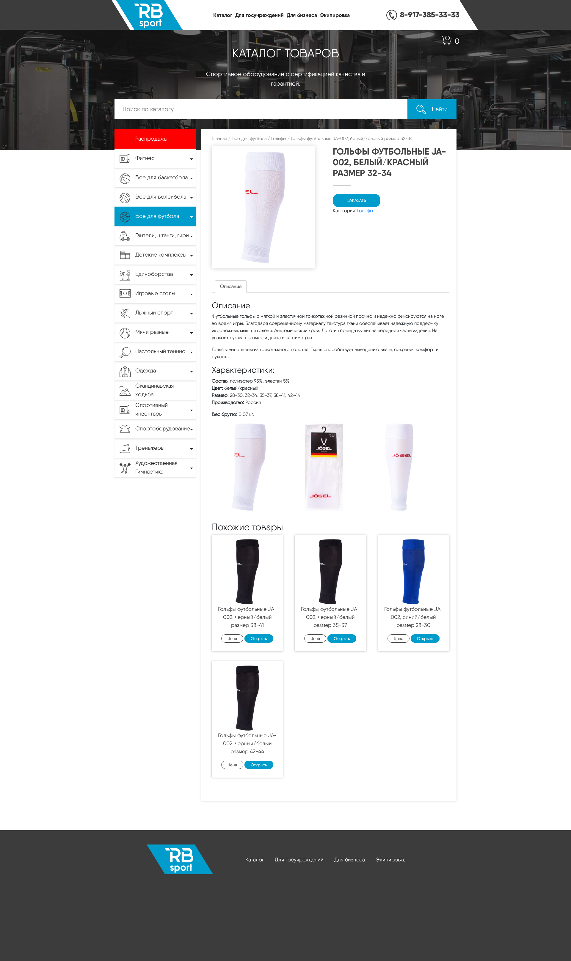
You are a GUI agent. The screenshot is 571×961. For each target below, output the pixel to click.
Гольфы (278, 138)
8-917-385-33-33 (429, 14)
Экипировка (335, 15)
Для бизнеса (302, 15)
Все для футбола (249, 138)
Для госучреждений (259, 15)
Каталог (222, 15)
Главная (219, 138)
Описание (230, 286)
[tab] (231, 286)
